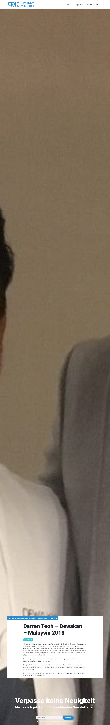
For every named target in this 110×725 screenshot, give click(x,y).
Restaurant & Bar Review (50, 618)
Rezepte (89, 5)
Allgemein (11, 618)
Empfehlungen (33, 618)
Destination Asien (23, 618)
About (97, 5)
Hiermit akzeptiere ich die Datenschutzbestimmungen (55, 722)
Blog (68, 5)
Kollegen (40, 618)
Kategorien (77, 5)
